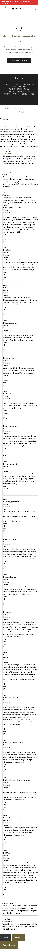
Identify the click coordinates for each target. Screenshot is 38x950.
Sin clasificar (8, 919)
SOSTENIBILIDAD (19, 86)
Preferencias (8, 901)
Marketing (7, 172)
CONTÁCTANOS (28, 94)
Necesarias (8, 151)
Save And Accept (9, 945)
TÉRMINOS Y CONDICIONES (19, 91)
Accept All (18, 937)
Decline (5, 937)
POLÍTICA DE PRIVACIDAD (19, 89)
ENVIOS (7, 84)
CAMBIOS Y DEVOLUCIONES (23, 84)
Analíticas (7, 193)
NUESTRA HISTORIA (11, 94)
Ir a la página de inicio (19, 60)
